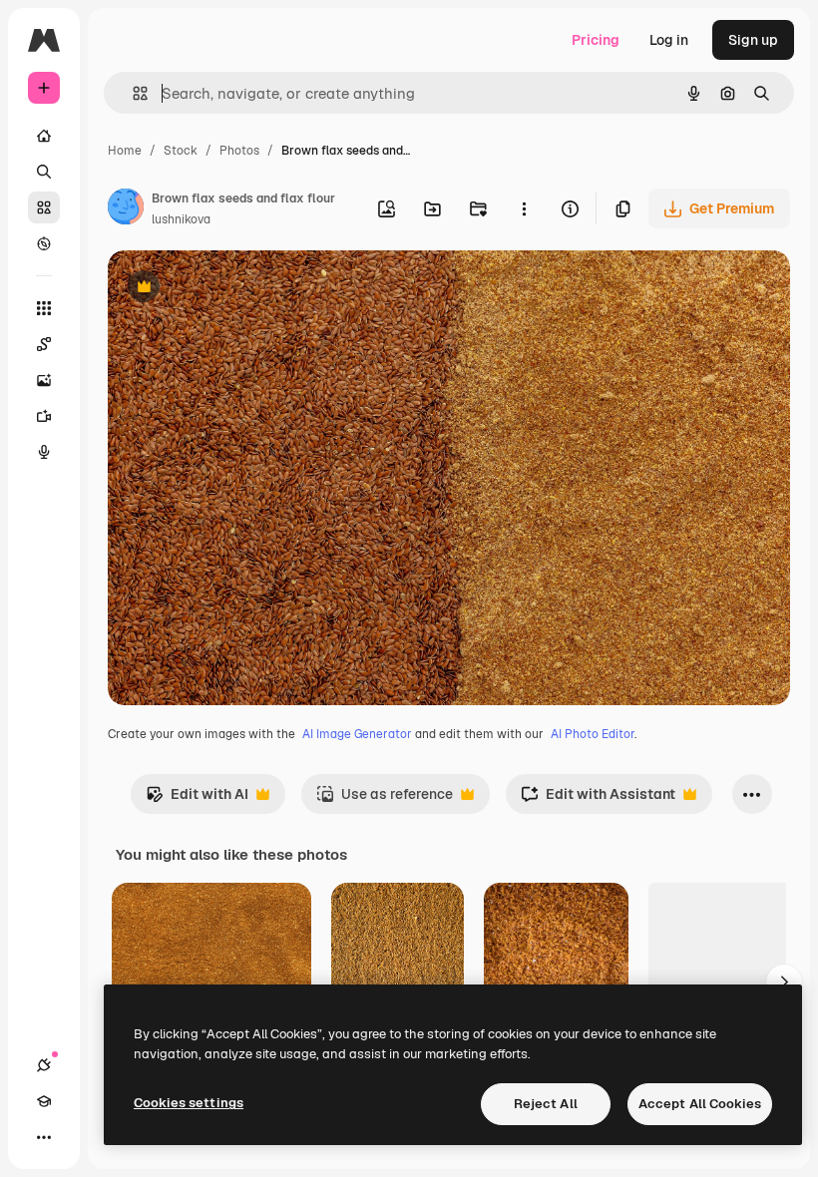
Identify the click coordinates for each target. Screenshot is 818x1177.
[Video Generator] (44, 416)
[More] (44, 1137)
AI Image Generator (357, 734)
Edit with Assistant (598, 799)
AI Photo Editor (592, 734)
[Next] (784, 982)
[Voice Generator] (44, 452)
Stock (181, 151)
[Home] (44, 136)
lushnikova (181, 219)
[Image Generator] (44, 380)
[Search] (44, 172)
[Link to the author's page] (126, 209)
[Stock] (44, 207)
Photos (239, 151)
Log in (668, 40)
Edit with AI (197, 799)
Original (235, 288)
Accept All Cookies (699, 1103)
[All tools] (44, 308)
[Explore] (44, 243)
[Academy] (44, 1101)
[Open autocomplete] (132, 93)
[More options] (524, 208)
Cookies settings (188, 1102)
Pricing (595, 40)
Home (125, 151)
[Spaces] (44, 344)
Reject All (546, 1103)
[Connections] (44, 1065)
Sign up (753, 40)
